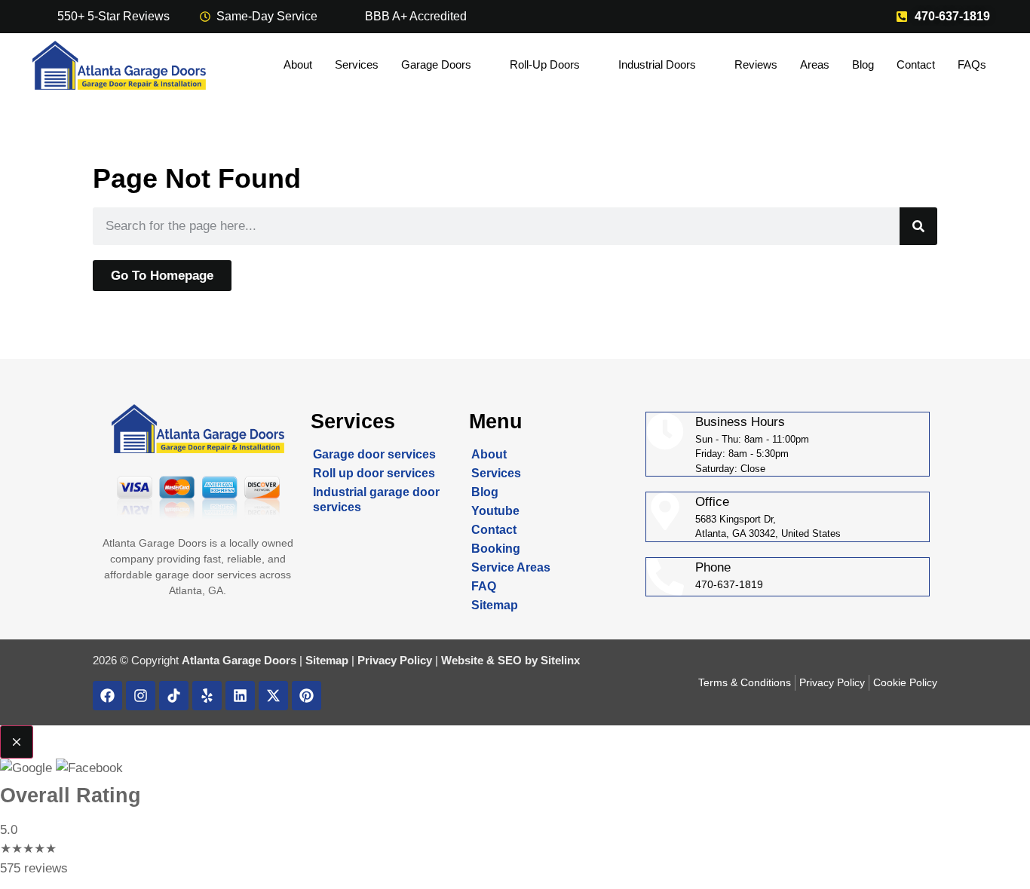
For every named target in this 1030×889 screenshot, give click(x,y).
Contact (916, 64)
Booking (495, 548)
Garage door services (374, 454)
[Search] (918, 226)
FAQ (483, 586)
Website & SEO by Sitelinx (510, 660)
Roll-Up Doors (545, 64)
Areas (814, 64)
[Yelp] (207, 695)
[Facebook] (107, 695)
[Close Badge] (16, 742)
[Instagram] (140, 695)
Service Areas (510, 567)
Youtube (495, 510)
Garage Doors (436, 64)
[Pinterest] (306, 695)
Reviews (755, 64)
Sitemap (494, 605)
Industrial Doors (657, 64)
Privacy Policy (394, 660)
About (298, 64)
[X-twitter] (273, 695)
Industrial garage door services (376, 499)
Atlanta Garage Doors (239, 660)
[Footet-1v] (174, 695)
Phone (713, 567)
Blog (863, 64)
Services (357, 64)
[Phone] (665, 577)
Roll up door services (374, 473)
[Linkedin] (240, 695)
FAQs (972, 64)
